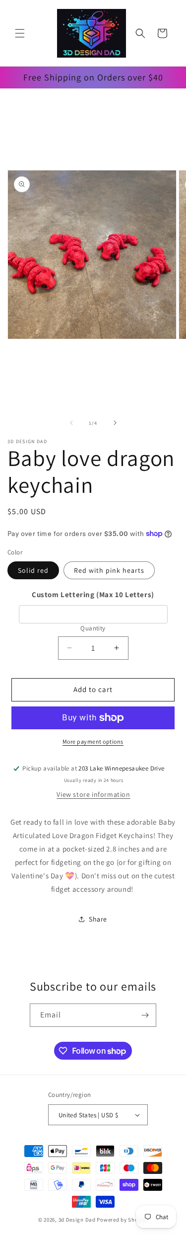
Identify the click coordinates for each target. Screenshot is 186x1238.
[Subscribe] (145, 1015)
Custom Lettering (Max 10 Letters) (93, 594)
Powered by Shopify (122, 1219)
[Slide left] (71, 423)
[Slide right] (115, 423)
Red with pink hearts (109, 570)
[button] (20, 33)
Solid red (33, 570)
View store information (93, 794)
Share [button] (98, 919)
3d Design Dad (78, 1219)
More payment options (93, 741)
